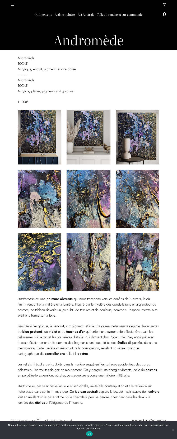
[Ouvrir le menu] (13, 5)
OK (89, 433)
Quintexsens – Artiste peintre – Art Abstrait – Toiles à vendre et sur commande (88, 14)
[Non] (172, 430)
